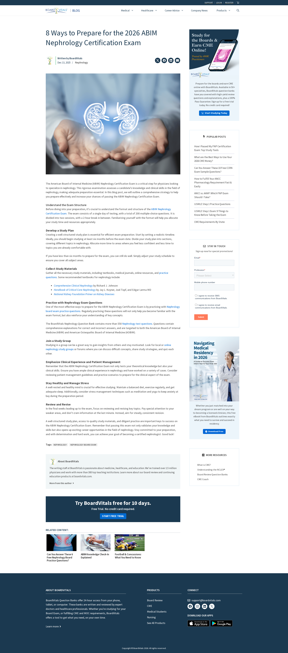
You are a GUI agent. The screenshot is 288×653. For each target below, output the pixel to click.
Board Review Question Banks (212, 474)
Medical (125, 10)
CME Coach (202, 479)
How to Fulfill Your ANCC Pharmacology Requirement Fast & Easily (213, 182)
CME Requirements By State (209, 222)
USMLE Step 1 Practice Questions (212, 204)
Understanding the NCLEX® (211, 469)
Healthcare (147, 10)
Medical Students (156, 611)
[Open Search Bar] (238, 10)
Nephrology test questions (137, 323)
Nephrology (81, 62)
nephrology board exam (83, 444)
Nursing (151, 617)
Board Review (155, 600)
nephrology (60, 444)
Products (222, 10)
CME (149, 606)
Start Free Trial (113, 516)
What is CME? (204, 464)
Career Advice (172, 10)
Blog (76, 10)
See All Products (156, 623)
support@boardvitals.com (206, 600)
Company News (199, 10)
